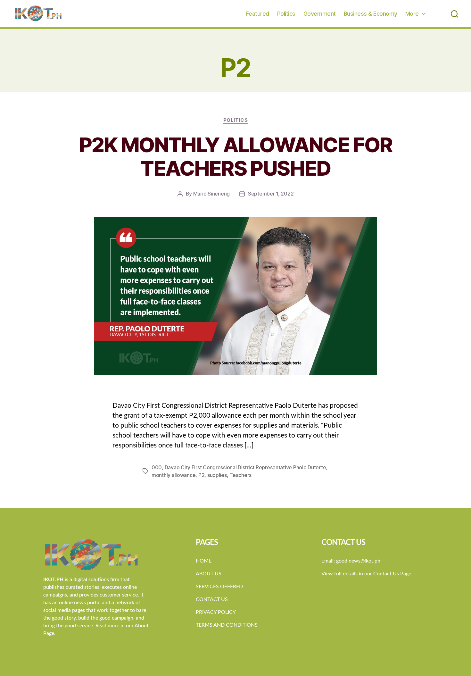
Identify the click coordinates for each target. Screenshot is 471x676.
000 (157, 467)
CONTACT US (212, 599)
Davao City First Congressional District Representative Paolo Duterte (245, 467)
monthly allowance (173, 475)
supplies (217, 475)
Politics (286, 13)
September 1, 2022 (270, 193)
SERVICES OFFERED (219, 586)
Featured (257, 13)
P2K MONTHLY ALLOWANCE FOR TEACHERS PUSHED (235, 156)
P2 (201, 475)
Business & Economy (370, 13)
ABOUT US (208, 573)
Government (319, 13)
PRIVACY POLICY (216, 612)
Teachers (240, 475)
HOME (203, 560)
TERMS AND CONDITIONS (227, 625)
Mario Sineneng (211, 193)
